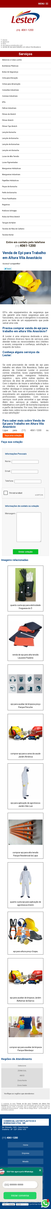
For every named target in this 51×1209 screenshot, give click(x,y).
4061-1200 (27, 29)
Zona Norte (22, 1080)
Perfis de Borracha (9, 193)
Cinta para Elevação (10, 78)
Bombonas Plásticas (10, 66)
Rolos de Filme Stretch (11, 217)
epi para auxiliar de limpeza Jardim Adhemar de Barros (25, 999)
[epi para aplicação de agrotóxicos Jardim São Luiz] (25, 781)
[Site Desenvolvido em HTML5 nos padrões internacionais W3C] (22, 1204)
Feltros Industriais (9, 108)
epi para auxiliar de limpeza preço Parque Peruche (26, 705)
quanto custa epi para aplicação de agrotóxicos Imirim (25, 903)
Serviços (25, 54)
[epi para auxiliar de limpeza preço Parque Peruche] (25, 683)
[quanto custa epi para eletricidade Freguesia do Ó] (25, 584)
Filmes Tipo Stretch (9, 126)
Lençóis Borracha (9, 132)
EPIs (4, 102)
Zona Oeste (22, 1085)
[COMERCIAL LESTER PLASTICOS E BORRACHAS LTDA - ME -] (25, 16)
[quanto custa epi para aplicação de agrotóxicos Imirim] (25, 880)
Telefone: (9, 481)
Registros (6, 205)
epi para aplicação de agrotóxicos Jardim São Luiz (25, 804)
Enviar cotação (26, 552)
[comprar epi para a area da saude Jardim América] (25, 732)
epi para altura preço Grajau (25, 951)
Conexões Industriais (10, 90)
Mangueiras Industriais (11, 174)
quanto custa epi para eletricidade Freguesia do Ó (25, 606)
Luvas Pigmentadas (10, 162)
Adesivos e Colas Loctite (12, 60)
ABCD (22, 1075)
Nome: (8, 461)
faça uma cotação (13, 435)
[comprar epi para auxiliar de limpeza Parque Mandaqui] (25, 1026)
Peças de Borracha (9, 187)
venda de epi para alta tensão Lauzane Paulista (25, 656)
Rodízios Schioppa (9, 211)
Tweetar (8, 268)
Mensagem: (11, 513)
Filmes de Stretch (9, 114)
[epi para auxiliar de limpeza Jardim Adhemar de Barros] (25, 976)
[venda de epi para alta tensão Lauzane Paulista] (25, 633)
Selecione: (22, 1066)
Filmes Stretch (7, 120)
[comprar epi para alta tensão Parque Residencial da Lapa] (25, 831)
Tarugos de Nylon (9, 223)
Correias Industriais (10, 96)
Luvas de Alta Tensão (10, 156)
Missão (26, 1161)
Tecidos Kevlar (8, 235)
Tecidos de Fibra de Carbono (13, 229)
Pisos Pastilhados (9, 199)
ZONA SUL (22, 1071)
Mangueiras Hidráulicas (11, 168)
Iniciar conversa (20, 1195)
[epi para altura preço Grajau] (25, 930)
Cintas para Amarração (11, 84)
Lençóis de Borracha (10, 138)
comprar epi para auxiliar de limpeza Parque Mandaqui (25, 1048)
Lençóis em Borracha (10, 150)
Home (25, 1145)
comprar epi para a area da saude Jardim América (25, 755)
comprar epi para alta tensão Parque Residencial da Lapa (25, 854)
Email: (8, 471)
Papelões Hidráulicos (10, 181)
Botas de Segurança (10, 72)
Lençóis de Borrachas (10, 144)
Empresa (25, 1153)
